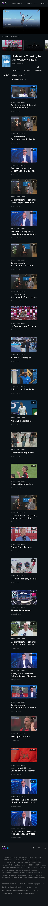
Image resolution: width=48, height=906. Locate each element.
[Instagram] (39, 848)
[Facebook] (33, 848)
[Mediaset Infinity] (4, 3)
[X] (45, 848)
